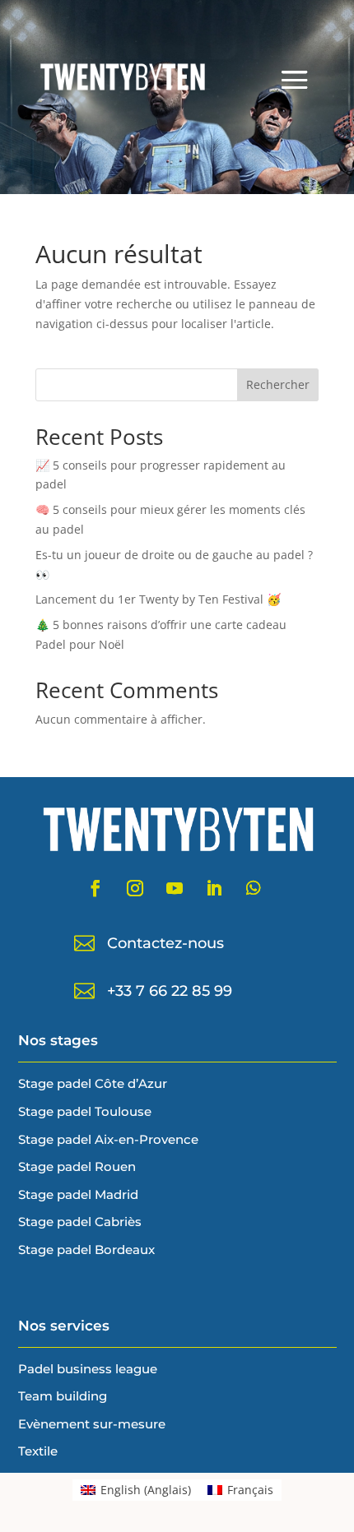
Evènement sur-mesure (91, 1424)
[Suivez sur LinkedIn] (214, 888)
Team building (62, 1396)
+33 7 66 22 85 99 (169, 991)
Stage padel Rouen (77, 1166)
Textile (38, 1451)
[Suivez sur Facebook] (95, 888)
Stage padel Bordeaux (86, 1249)
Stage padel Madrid (78, 1194)
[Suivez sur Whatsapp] (253, 888)
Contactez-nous (165, 943)
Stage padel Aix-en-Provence (108, 1139)
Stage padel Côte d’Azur (92, 1083)
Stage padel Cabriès (80, 1221)
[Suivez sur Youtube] (174, 888)
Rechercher (278, 384)
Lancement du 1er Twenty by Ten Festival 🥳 (158, 599)
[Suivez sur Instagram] (135, 888)
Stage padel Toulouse (84, 1111)
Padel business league (87, 1369)
